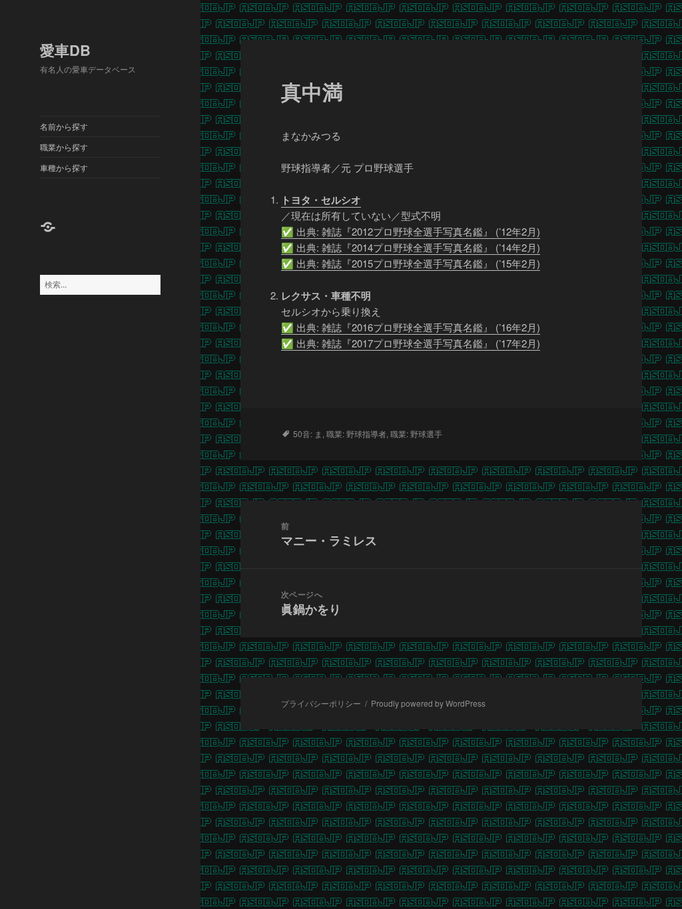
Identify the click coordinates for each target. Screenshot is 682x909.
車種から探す (64, 167)
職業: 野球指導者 (356, 433)
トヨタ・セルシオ (321, 199)
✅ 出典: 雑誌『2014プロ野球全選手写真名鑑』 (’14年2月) (410, 247)
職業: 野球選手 (416, 433)
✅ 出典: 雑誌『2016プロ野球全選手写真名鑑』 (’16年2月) (410, 327)
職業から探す (64, 146)
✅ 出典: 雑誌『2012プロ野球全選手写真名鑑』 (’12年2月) (410, 231)
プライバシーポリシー (321, 703)
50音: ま (307, 433)
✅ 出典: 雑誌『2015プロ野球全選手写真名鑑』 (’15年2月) (410, 263)
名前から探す (64, 126)
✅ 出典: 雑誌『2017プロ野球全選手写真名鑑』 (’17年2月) (410, 343)
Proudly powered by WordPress (428, 703)
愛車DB (65, 50)
